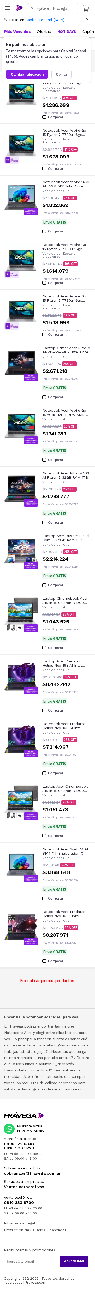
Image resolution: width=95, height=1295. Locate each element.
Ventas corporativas (24, 1187)
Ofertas (44, 31)
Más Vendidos (17, 31)
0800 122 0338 (19, 1144)
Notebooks (13, 1032)
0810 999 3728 (19, 1148)
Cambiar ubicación (27, 74)
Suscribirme (74, 1261)
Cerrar (61, 74)
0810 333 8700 (19, 1202)
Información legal (19, 1223)
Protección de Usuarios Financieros (35, 1230)
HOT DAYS (66, 31)
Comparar (55, 117)
